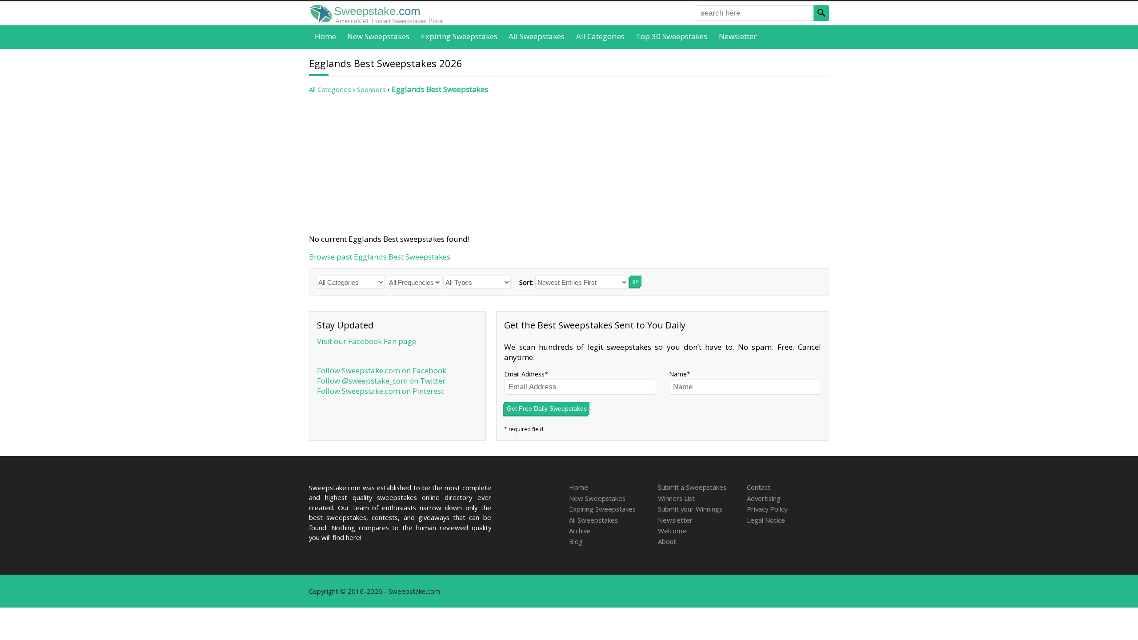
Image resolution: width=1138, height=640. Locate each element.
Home (325, 36)
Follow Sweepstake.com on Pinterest (380, 391)
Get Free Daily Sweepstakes (547, 408)
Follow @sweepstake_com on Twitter (381, 381)
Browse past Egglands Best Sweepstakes (379, 257)
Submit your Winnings (690, 508)
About (667, 541)
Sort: (526, 282)
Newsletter (738, 36)
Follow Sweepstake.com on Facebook (381, 370)
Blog (576, 541)
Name (678, 374)
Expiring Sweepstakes (459, 36)
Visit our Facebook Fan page (366, 341)
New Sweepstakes (378, 36)
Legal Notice (766, 520)
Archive (580, 530)
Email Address (524, 374)
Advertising (764, 498)
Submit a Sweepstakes (692, 487)
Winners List (676, 498)
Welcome (672, 530)
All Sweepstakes (537, 36)
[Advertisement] (569, 164)
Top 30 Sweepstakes (671, 36)
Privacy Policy (767, 508)
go (636, 281)
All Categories (600, 36)
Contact (758, 487)
